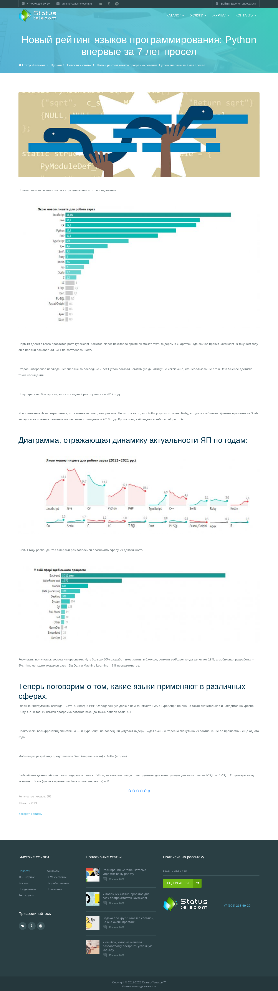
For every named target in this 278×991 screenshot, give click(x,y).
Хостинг (24, 883)
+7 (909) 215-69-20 (236, 905)
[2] (133, 790)
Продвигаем (27, 889)
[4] (141, 790)
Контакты (53, 871)
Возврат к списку (30, 813)
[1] (129, 790)
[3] (137, 790)
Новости (24, 871)
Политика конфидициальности (139, 986)
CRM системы (56, 877)
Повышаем (54, 889)
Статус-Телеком (152, 982)
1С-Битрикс (26, 877)
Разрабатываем (57, 883)
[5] (145, 790)
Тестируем (26, 895)
